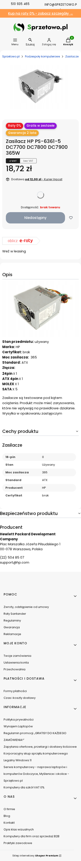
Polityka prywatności (19, 719)
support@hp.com (14, 562)
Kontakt (9, 823)
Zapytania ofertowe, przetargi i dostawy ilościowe (40, 747)
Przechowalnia (14, 669)
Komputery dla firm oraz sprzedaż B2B (31, 836)
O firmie (9, 809)
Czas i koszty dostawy (20, 698)
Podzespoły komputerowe (42, 56)
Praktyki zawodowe (18, 843)
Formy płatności (15, 691)
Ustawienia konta (16, 662)
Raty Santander (15, 614)
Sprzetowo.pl (11, 56)
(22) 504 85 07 (12, 557)
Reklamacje (12, 634)
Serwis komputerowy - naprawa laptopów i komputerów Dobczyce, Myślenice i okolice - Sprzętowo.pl (36, 774)
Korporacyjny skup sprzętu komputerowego (36, 753)
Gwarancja (12, 627)
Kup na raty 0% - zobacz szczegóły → (40, 13)
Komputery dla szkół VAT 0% (24, 787)
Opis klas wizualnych (19, 829)
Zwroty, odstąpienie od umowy (26, 607)
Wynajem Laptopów (18, 726)
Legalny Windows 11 (18, 760)
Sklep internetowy (35, 855)
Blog (7, 816)
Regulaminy (12, 620)
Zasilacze (72, 56)
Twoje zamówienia (17, 656)
